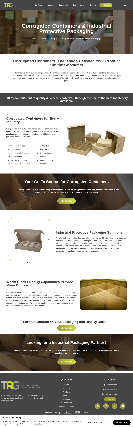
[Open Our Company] (85, 5)
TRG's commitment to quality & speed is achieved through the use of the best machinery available (66, 99)
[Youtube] (123, 406)
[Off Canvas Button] (125, 5)
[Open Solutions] (43, 5)
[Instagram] (114, 406)
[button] (10, 240)
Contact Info (110, 379)
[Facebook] (97, 406)
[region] (66, 421)
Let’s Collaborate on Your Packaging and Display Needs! (65, 322)
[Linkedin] (106, 406)
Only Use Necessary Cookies (98, 422)
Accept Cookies (121, 422)
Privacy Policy (38, 424)
